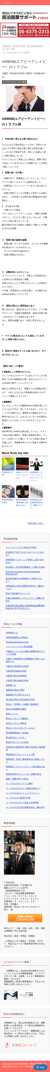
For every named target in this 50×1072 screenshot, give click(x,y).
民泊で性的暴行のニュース (18, 593)
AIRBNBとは (12, 633)
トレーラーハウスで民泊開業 (19, 647)
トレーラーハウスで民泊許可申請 (21, 547)
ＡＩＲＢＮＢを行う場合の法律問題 (22, 803)
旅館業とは (11, 685)
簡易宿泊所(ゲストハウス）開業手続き (23, 774)
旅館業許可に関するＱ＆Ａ (18, 695)
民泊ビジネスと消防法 (16, 723)
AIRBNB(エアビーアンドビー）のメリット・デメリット (36, 476)
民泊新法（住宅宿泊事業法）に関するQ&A (25, 567)
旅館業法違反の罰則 (15, 690)
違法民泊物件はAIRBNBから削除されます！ (22, 502)
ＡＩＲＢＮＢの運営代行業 (18, 798)
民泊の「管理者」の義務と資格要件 (22, 704)
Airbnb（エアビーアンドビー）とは (22, 475)
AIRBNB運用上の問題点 (17, 637)
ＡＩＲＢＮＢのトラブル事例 (14, 82)
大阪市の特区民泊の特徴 (17, 666)
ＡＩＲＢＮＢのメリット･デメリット (23, 793)
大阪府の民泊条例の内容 (17, 680)
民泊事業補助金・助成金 (17, 733)
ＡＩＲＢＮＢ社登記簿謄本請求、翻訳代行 (25, 807)
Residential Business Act (17, 642)
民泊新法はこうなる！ (16, 737)
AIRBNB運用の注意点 (8, 501)
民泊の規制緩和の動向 (16, 709)
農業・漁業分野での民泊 (17, 779)
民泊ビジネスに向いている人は (20, 728)
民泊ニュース (12, 714)
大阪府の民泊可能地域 (16, 676)
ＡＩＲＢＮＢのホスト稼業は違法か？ (23, 788)
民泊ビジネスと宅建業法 (17, 718)
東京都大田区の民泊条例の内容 (20, 699)
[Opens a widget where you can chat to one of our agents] (40, 1067)
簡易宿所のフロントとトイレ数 (20, 754)
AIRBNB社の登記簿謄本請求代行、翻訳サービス (36, 504)
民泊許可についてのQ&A (17, 742)
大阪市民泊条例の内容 (16, 671)
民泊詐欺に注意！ (7, 473)
